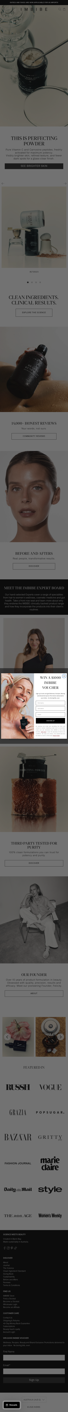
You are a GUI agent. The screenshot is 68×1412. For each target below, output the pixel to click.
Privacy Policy (56, 735)
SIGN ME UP (50, 721)
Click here (43, 732)
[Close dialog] (64, 676)
